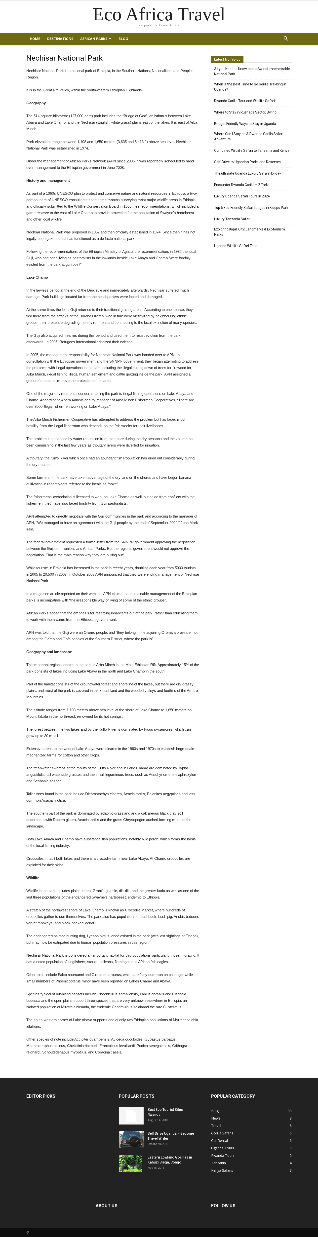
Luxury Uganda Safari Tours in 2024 (242, 196)
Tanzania (218, 1163)
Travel (216, 1125)
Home (35, 38)
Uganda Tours (222, 1148)
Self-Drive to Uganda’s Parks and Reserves (247, 162)
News (215, 1118)
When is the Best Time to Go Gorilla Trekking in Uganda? (250, 86)
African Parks (93, 38)
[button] (286, 39)
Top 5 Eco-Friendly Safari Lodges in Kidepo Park (251, 208)
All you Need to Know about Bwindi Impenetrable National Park (252, 71)
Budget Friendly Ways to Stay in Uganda (245, 124)
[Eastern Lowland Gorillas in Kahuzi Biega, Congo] (130, 1163)
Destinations (60, 38)
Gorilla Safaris (222, 1133)
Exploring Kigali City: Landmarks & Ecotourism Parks (249, 231)
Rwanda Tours (223, 1155)
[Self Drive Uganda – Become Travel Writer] (131, 1139)
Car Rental (219, 1140)
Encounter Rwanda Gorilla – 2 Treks (242, 185)
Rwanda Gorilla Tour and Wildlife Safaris (245, 101)
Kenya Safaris (222, 1170)
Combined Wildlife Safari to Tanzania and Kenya (251, 150)
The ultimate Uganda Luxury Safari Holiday (247, 173)
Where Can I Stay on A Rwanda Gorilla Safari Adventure (248, 136)
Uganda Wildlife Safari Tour (235, 246)
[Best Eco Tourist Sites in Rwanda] (131, 1116)
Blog (123, 38)
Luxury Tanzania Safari (232, 219)
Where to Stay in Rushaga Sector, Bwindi (245, 112)
